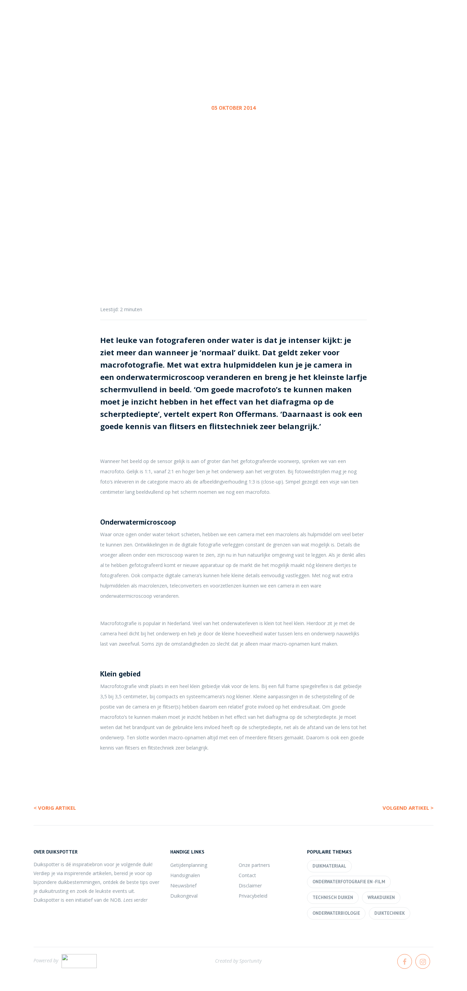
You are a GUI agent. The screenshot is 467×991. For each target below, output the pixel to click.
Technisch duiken (332, 897)
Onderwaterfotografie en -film (232, 169)
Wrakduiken (381, 897)
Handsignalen (185, 875)
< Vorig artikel (55, 807)
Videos (434, 30)
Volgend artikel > (408, 807)
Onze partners (254, 865)
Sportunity (250, 960)
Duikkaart (389, 30)
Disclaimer (250, 885)
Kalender (297, 30)
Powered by (46, 960)
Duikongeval (184, 896)
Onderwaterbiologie (336, 913)
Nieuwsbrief (183, 885)
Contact (247, 875)
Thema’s (343, 30)
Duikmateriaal (329, 866)
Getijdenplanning (188, 865)
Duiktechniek (389, 913)
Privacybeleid (253, 896)
